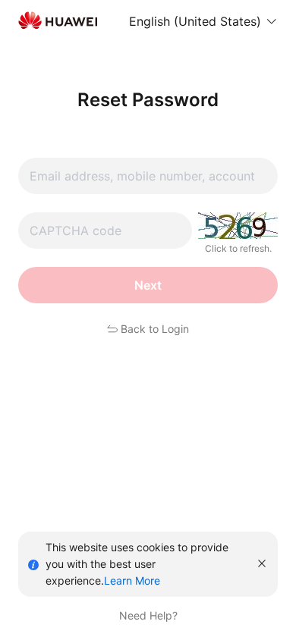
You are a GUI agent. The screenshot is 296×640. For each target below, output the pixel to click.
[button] (203, 21)
